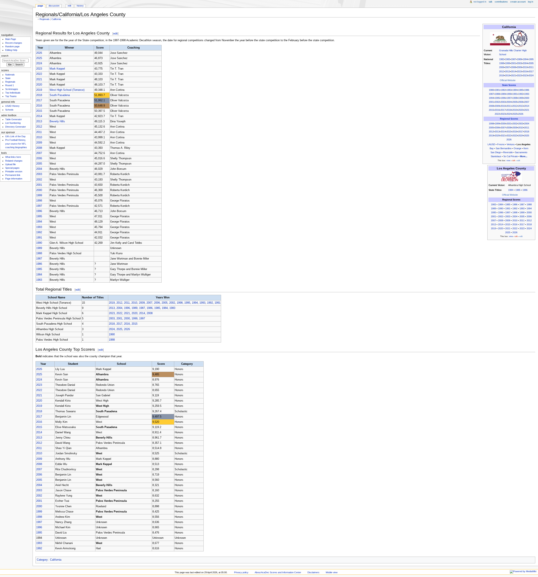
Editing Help (11, 50)
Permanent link (12, 175)
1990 (509, 94)
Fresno (501, 144)
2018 (501, 75)
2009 (519, 67)
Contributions (501, 1)
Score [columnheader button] (100, 47)
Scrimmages (11, 89)
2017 (531, 71)
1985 (520, 90)
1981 (497, 90)
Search (4, 55)
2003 (519, 63)
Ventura (510, 144)
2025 (514, 114)
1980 (491, 90)
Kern (525, 148)
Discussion (54, 5)
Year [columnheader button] (40, 47)
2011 (531, 67)
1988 (497, 94)
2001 (513, 63)
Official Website (508, 80)
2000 (526, 98)
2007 (507, 67)
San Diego (496, 152)
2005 (531, 63)
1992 (520, 94)
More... (523, 156)
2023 (525, 75)
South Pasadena (60, 95)
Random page (12, 46)
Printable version (13, 171)
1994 (525, 59)
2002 (497, 102)
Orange (517, 148)
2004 (525, 63)
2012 (501, 71)
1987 (513, 59)
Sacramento (521, 152)
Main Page (10, 39)
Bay (492, 148)
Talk (490, 1)
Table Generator (13, 119)
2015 (519, 71)
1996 (503, 98)
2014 (513, 71)
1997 (509, 98)
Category (42, 559)
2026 (520, 114)
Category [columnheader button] (187, 363)
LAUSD (491, 144)
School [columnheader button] (121, 363)
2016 (525, 71)
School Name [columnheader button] (56, 297)
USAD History (12, 106)
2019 (507, 75)
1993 (526, 94)
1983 (507, 59)
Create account (518, 1)
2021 (513, 75)
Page (40, 5)
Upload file (10, 164)
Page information (13, 178)
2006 (501, 67)
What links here (13, 157)
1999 (507, 63)
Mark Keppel (57, 68)
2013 (507, 71)
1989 (519, 59)
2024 (531, 75)
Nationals (10, 74)
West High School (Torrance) (67, 89)
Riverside (508, 152)
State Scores (509, 85)
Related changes (13, 160)
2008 (513, 67)
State (8, 78)
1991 (514, 94)
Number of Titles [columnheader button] (93, 297)
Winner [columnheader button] (69, 47)
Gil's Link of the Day (15, 136)
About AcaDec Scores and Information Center (278, 572)
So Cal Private (510, 156)
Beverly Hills (57, 121)
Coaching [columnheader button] (133, 47)
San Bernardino (504, 148)
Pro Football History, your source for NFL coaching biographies (16, 143)
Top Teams (11, 96)
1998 (501, 63)
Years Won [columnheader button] (163, 297)
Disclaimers (313, 572)
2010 (525, 67)
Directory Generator (15, 126)
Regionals (45, 19)
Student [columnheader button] (73, 363)
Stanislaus (496, 156)
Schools (9, 109)
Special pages (12, 168)
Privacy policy (241, 572)
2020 (520, 110)
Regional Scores (509, 118)
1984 (514, 90)
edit (115, 33)
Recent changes (13, 43)
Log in (530, 1)
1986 (526, 90)
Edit (69, 5)
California (56, 19)
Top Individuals (12, 92)
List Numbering (13, 123)
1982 (501, 59)
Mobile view (332, 572)
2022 (519, 75)
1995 (531, 59)
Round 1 (9, 85)
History (80, 5)
